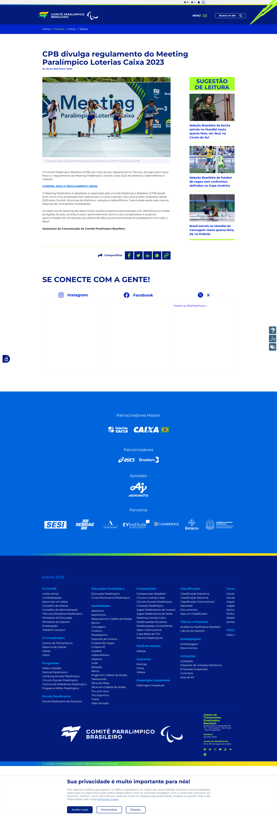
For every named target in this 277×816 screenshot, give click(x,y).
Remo (95, 671)
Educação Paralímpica (105, 593)
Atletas (141, 651)
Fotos (72, 29)
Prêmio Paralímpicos (150, 637)
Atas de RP (187, 677)
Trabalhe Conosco (53, 629)
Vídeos (83, 29)
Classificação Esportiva (194, 593)
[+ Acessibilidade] (272, 347)
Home (46, 29)
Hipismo (96, 659)
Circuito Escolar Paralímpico (60, 680)
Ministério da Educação (57, 617)
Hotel (45, 655)
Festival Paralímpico (55, 672)
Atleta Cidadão (51, 668)
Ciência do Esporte (192, 630)
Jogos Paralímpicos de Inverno (156, 609)
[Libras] (272, 330)
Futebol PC (98, 647)
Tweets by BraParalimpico (190, 305)
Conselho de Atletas (55, 605)
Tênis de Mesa (100, 683)
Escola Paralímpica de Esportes (62, 701)
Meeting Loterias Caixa (151, 617)
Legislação (233, 605)
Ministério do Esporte (56, 621)
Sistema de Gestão (54, 647)
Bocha (95, 622)
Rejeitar (135, 809)
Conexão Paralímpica (150, 605)
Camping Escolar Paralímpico (61, 676)
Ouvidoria (233, 597)
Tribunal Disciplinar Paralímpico (62, 613)
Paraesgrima (99, 634)
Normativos (234, 609)
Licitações (186, 661)
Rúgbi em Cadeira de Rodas (109, 675)
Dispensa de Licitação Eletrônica (201, 665)
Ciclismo (96, 630)
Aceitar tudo (80, 809)
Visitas (46, 651)
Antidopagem (189, 644)
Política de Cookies (107, 799)
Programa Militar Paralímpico (60, 688)
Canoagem (98, 626)
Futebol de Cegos (102, 643)
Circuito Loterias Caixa (151, 597)
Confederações (52, 597)
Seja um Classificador (193, 613)
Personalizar (109, 809)
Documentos (188, 609)
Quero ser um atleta (55, 601)
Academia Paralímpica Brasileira (200, 626)
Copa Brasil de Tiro (148, 633)
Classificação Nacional (194, 597)
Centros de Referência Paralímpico (64, 684)
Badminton (98, 614)
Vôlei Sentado (100, 703)
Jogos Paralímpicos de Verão (155, 613)
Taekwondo (98, 679)
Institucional (50, 593)
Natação (96, 667)
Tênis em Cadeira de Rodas (108, 687)
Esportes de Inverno (104, 639)
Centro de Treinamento (57, 643)
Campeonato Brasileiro (151, 593)
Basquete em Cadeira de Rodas (111, 618)
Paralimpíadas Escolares (152, 621)
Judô (94, 663)
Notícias (59, 29)
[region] (138, 796)
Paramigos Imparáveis (151, 685)
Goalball (96, 651)
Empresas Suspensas (194, 669)
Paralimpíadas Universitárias (154, 625)
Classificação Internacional (197, 601)
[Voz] (272, 338)
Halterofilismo (100, 655)
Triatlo (95, 699)
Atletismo (97, 610)
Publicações (50, 625)
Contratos (186, 673)
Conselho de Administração (60, 609)
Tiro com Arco (100, 691)
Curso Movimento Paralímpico (110, 597)
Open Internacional (149, 629)
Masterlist (186, 605)
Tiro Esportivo (100, 695)
